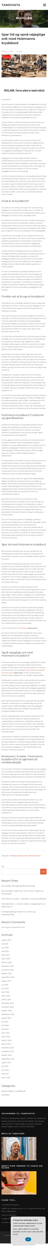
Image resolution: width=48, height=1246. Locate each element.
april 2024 (5, 1033)
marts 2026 (6, 958)
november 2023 (8, 1051)
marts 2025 (6, 996)
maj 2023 (5, 1074)
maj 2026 (5, 951)
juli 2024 (5, 1022)
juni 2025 (5, 988)
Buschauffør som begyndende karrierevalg (18, 886)
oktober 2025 (7, 973)
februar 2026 (7, 962)
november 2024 (8, 1007)
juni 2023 (5, 1070)
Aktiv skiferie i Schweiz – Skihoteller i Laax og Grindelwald (24, 899)
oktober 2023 (7, 1055)
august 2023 (6, 1062)
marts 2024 (6, 1036)
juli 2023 (5, 1066)
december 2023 (8, 1048)
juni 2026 (5, 947)
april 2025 (5, 992)
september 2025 (8, 977)
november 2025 (8, 970)
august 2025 (6, 981)
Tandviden (6, 1095)
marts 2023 (6, 1077)
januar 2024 (6, 1044)
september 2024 (8, 1014)
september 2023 (8, 1059)
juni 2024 (5, 1025)
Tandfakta (11, 5)
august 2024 (6, 1018)
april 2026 (5, 955)
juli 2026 (5, 944)
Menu (44, 5)
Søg (3, 866)
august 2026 (6, 940)
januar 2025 (6, 999)
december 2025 (8, 966)
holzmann (23, 628)
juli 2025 (5, 985)
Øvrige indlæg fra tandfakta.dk (25, 856)
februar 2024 (7, 1040)
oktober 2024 (7, 1010)
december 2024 (8, 1003)
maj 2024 (5, 1029)
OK (28, 1239)
